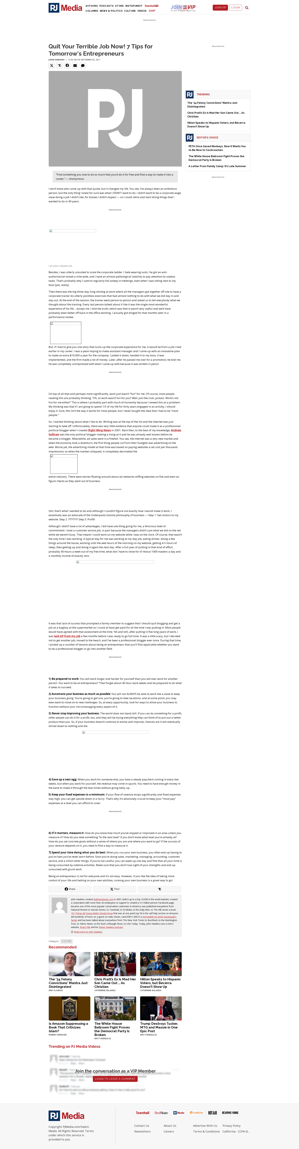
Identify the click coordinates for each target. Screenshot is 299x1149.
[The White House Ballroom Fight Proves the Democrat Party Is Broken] (115, 1008)
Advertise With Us (205, 1126)
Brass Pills (85, 927)
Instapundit (134, 6)
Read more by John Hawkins (88, 931)
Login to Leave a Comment (115, 1078)
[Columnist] (61, 905)
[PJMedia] (65, 7)
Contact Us (141, 1126)
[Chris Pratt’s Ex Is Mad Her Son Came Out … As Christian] (115, 964)
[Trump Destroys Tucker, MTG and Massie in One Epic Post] (161, 1008)
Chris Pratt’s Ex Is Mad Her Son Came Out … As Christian (115, 983)
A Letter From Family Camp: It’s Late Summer (217, 166)
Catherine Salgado (105, 990)
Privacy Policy (232, 1126)
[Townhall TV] (152, 6)
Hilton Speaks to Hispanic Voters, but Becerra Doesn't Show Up (160, 983)
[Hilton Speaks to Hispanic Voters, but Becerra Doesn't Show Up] (161, 964)
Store (119, 6)
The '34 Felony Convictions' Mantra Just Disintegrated (68, 983)
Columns (91, 10)
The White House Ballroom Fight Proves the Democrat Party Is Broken (112, 1029)
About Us (170, 1126)
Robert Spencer (57, 1035)
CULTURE (66, 941)
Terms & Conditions (206, 1131)
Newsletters (142, 1131)
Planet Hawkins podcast (111, 927)
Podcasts (107, 6)
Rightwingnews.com (103, 899)
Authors (91, 6)
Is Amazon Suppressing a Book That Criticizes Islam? (68, 1027)
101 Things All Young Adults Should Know (92, 913)
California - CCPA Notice (236, 1131)
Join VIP (220, 7)
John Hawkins (56, 59)
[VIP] (152, 11)
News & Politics (111, 10)
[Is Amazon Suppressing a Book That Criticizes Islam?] (69, 1008)
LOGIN (235, 7)
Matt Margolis (102, 1038)
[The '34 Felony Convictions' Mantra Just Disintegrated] (69, 964)
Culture (130, 10)
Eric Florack (56, 990)
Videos (142, 10)
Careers (169, 1131)
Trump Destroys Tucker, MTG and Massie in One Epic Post (159, 1027)
